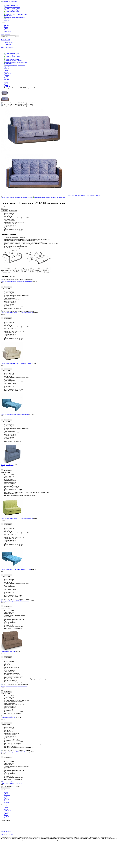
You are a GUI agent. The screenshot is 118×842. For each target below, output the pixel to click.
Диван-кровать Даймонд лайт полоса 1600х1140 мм (15, 414)
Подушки (6, 802)
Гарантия (6, 29)
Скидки (6, 70)
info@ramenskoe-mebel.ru (7, 47)
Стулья (6, 798)
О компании (7, 31)
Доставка (6, 25)
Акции (2, 34)
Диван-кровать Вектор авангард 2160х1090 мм (14, 686)
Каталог (6, 83)
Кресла (6, 793)
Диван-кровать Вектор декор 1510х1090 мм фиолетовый (16, 281)
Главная (6, 82)
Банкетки (6, 799)
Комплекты (7, 795)
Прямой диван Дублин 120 (8, 717)
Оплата (6, 27)
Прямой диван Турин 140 (8, 651)
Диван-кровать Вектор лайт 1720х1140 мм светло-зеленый (17, 518)
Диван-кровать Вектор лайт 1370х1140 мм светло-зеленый (17, 312)
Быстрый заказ (13, 210)
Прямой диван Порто (7, 465)
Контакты (7, 34)
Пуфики (6, 800)
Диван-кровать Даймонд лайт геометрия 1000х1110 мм (16, 569)
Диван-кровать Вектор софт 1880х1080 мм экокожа (15, 601)
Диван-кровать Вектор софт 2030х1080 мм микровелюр (16, 363)
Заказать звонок (8, 42)
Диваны (6, 85)
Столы (5, 796)
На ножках (7, 86)
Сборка (6, 28)
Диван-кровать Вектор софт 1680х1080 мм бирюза (15, 752)
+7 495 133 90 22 (5, 783)
